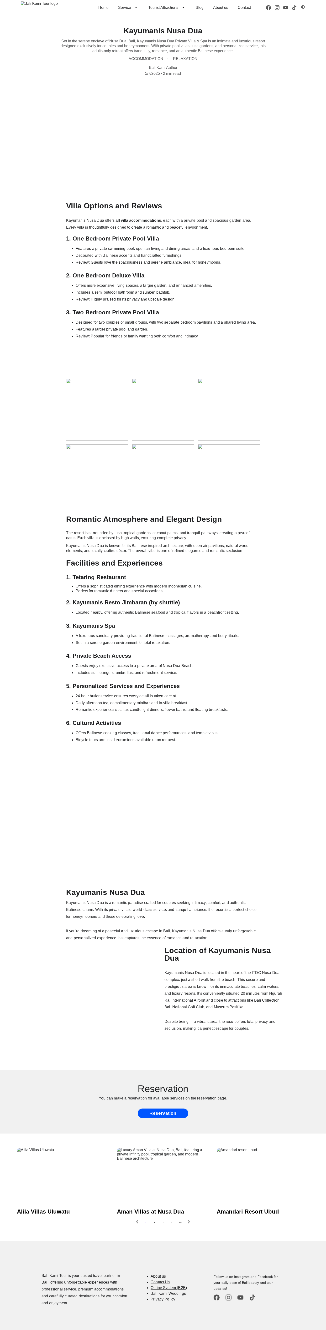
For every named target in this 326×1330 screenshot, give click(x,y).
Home (103, 7)
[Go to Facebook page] (270, 7)
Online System (163, 1288)
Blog (200, 7)
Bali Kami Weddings (168, 1293)
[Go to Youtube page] (287, 7)
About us (220, 7)
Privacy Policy (163, 1299)
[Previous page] (137, 1222)
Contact (244, 7)
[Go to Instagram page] (279, 7)
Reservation (162, 1113)
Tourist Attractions (163, 7)
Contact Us (160, 1282)
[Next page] (188, 1222)
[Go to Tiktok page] (296, 7)
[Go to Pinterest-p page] (302, 7)
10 (180, 1222)
